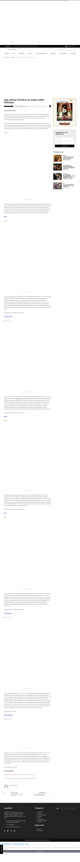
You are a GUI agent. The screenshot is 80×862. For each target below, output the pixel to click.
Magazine (73, 53)
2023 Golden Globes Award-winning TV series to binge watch (19, 774)
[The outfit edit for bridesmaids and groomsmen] (57, 158)
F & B (14, 53)
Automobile (40, 812)
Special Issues (63, 53)
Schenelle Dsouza (22, 106)
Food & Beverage (41, 814)
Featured (13, 57)
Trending (53, 53)
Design (30, 53)
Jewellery (21, 53)
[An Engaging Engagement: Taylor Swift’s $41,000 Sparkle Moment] (57, 176)
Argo (42, 296)
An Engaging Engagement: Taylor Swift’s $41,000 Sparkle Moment (69, 176)
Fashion (6, 53)
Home (7, 57)
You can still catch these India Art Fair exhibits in (68, 185)
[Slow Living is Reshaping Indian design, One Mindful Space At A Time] (57, 167)
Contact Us (40, 830)
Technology (40, 819)
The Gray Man (23, 693)
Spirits (38, 817)
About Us (39, 829)
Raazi (41, 495)
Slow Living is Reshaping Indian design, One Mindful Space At (69, 167)
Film (12, 106)
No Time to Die (47, 396)
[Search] (74, 49)
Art (64, 183)
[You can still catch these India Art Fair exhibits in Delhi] (57, 185)
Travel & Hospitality (41, 53)
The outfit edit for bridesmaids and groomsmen (68, 158)
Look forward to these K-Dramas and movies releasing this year (20, 778)
